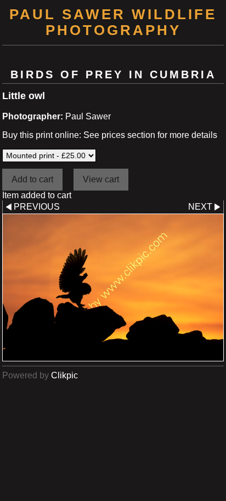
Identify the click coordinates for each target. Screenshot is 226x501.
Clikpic (64, 375)
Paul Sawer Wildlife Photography (113, 22)
